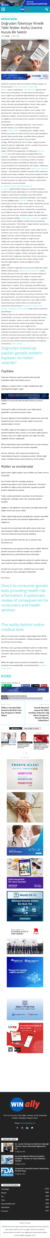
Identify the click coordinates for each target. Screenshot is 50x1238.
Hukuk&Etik (12, 15)
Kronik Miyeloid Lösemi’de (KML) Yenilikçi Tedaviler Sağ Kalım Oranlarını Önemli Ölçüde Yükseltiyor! (38, 714)
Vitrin (3, 1200)
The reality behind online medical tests (22, 627)
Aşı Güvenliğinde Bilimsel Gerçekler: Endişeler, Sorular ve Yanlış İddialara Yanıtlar (30, 1158)
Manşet (14, 19)
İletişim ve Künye (25, 1223)
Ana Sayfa (4, 15)
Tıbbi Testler (38, 698)
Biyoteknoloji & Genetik (25, 742)
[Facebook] (17, 1128)
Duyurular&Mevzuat (40, 742)
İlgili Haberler (15, 728)
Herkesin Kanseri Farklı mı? (8, 745)
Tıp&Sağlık (5, 742)
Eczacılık (4, 1211)
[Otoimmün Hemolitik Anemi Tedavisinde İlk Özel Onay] (7, 1171)
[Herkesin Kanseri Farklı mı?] (8, 737)
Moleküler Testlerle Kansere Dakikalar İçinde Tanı (23, 746)
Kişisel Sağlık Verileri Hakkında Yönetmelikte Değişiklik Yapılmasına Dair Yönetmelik (41, 747)
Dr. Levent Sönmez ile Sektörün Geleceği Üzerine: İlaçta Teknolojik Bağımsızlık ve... (32, 1146)
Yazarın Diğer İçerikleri (31, 728)
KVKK (6, 676)
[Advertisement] (25, 1071)
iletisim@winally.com (28, 1123)
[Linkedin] (27, 1128)
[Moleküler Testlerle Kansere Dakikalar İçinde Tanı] (25, 737)
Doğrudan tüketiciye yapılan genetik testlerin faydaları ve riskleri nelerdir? (21, 355)
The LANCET (18, 344)
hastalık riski (23, 698)
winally (7, 36)
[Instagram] (22, 1128)
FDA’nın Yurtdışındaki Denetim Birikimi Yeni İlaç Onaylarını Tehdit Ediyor (11, 711)
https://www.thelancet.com (17, 696)
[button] (46, 9)
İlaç (2, 1196)
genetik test (13, 698)
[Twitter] (32, 1128)
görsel (9, 668)
